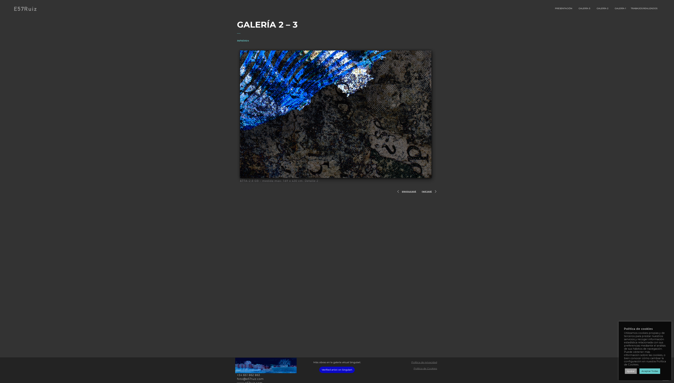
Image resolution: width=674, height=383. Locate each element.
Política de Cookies (425, 368)
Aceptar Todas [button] (650, 371)
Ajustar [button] (631, 371)
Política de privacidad (424, 362)
